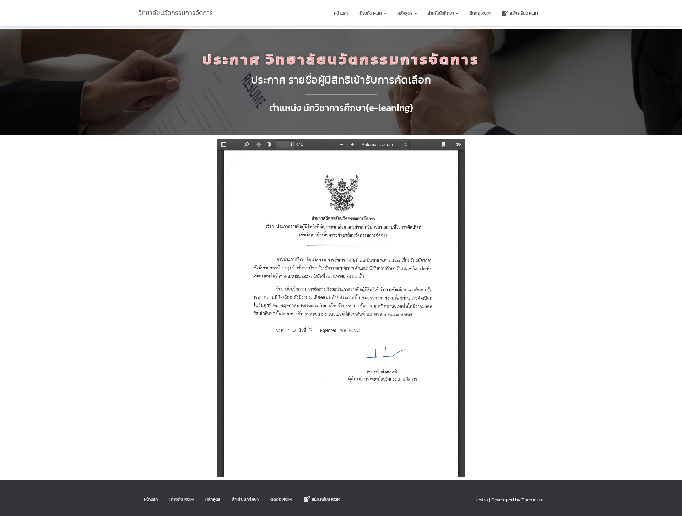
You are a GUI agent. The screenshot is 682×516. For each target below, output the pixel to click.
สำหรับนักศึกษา (441, 13)
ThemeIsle (532, 500)
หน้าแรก (341, 13)
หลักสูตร (405, 13)
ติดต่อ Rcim (480, 13)
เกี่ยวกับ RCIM (370, 13)
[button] (385, 13)
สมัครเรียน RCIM (524, 13)
